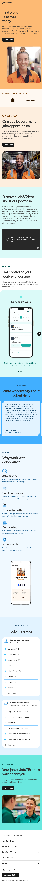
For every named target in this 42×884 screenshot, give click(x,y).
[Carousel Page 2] (20, 371)
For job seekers (9, 846)
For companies (9, 852)
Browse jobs (8, 40)
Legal (4, 863)
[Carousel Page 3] (21, 371)
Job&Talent (7, 858)
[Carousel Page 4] (23, 371)
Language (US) (9, 875)
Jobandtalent (7, 3)
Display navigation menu (38, 2)
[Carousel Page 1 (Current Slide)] (18, 371)
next (39, 334)
